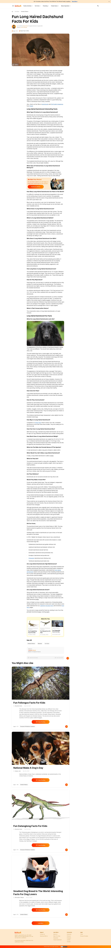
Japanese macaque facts (46, 605)
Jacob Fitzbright (24, 27)
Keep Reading (41, 722)
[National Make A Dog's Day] (40, 748)
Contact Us (42, 934)
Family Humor (54, 6)
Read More (74, 1)
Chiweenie (31, 558)
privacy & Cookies (84, 936)
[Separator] (67, 658)
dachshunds (45, 104)
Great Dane (38, 422)
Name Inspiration (65, 6)
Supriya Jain (18, 771)
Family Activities (27, 6)
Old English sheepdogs (57, 104)
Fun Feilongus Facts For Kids (29, 702)
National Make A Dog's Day (28, 767)
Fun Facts (37, 6)
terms (81, 934)
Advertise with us (44, 936)
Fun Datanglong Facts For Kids (30, 826)
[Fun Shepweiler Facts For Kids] (57, 623)
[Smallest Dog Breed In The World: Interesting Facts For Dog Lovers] (40, 871)
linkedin (68, 939)
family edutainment (57, 939)
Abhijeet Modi (25, 25)
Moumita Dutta (18, 706)
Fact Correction (60, 657)
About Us (55, 934)
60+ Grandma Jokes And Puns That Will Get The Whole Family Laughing (52, 1)
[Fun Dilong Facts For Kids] (45, 623)
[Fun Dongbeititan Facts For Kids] (33, 623)
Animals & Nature (55, 628)
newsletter (55, 937)
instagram (69, 937)
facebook (69, 934)
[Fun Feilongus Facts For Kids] (40, 683)
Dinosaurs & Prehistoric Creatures (33, 629)
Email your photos (35, 186)
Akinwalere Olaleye (19, 897)
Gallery (16, 64)
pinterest (69, 936)
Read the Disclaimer (34, 657)
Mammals (40, 643)
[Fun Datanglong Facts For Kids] (40, 806)
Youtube (68, 941)
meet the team (56, 936)
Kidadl (12, 11)
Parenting (45, 6)
